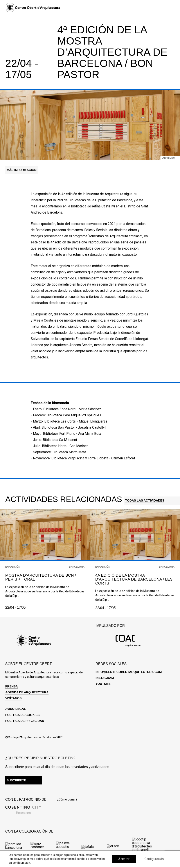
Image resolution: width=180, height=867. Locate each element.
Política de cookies (22, 715)
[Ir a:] (16, 847)
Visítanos (13, 698)
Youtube (102, 683)
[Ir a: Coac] (128, 645)
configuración (21, 862)
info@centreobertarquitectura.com (128, 672)
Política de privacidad (24, 721)
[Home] (32, 7)
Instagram (104, 678)
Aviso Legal (15, 709)
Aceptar (124, 859)
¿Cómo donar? (67, 799)
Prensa (11, 686)
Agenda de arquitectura (27, 692)
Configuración (154, 859)
